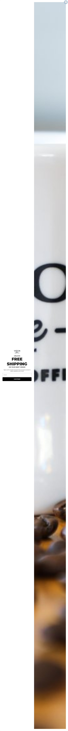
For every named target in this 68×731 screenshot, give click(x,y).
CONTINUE (17, 379)
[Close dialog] (65, 2)
